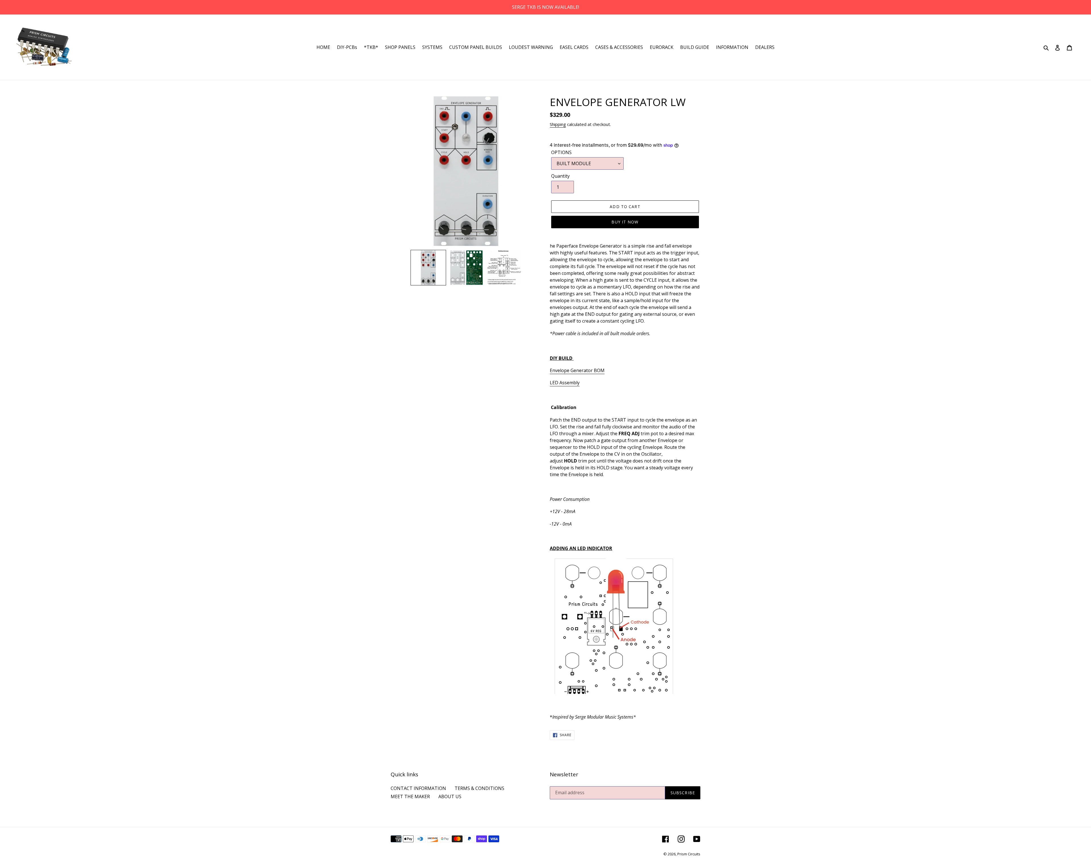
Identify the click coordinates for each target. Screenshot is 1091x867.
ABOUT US (449, 796)
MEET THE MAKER (410, 796)
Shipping (558, 124)
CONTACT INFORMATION (418, 788)
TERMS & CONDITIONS (479, 788)
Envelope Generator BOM (577, 370)
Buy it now (624, 222)
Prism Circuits (688, 853)
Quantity (560, 176)
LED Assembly (565, 382)
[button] (428, 267)
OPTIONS (561, 152)
